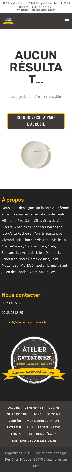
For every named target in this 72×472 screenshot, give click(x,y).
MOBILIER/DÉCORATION (43, 421)
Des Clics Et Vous (18, 459)
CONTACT (17, 434)
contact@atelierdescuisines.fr (24, 322)
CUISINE (54, 407)
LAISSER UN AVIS (49, 427)
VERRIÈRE (15, 421)
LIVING (37, 414)
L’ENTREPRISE (34, 407)
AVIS (30, 427)
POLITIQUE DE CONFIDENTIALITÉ (34, 440)
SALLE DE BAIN (17, 414)
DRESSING (53, 414)
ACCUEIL (14, 407)
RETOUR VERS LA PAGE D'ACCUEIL (36, 120)
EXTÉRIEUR (14, 427)
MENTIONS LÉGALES (43, 434)
